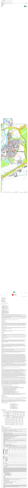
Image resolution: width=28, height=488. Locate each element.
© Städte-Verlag (26, 292)
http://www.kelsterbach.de (4, 303)
